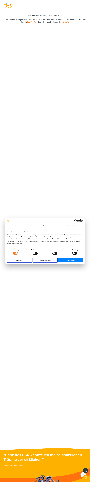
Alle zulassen (71, 260)
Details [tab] (45, 225)
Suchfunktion (32, 22)
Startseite (65, 22)
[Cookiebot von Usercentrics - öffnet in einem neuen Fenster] (75, 220)
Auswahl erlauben (45, 260)
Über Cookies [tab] (71, 225)
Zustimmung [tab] (19, 225)
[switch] (35, 253)
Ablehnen (19, 260)
